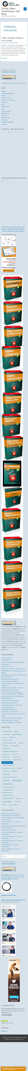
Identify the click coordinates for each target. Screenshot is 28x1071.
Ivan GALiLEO (5, 832)
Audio (3, 108)
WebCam (4, 804)
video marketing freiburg (7, 795)
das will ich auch (6, 734)
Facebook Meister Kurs (7, 658)
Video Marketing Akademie (8, 122)
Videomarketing (5, 113)
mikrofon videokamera (8, 765)
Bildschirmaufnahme (6, 731)
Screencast (4, 115)
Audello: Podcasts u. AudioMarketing (10, 681)
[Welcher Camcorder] (9, 930)
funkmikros (20, 743)
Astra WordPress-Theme (18, 1039)
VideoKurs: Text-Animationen (8, 100)
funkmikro (4, 737)
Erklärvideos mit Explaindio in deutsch (10, 679)
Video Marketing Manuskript (8, 93)
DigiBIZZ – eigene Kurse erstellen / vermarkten (12, 687)
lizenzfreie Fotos (16, 757)
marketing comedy (6, 759)
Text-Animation (5, 771)
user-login (4, 124)
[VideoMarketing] (9, 77)
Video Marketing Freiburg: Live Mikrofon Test (12, 705)
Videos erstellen (19, 798)
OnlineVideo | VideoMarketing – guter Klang (11, 722)
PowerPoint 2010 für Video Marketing (10, 700)
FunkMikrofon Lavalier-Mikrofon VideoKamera (12, 718)
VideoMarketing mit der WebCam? (9, 709)
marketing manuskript (7, 762)
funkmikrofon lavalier (7, 740)
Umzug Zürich (5, 813)
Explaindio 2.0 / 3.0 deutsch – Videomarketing (12, 668)
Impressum (4, 102)
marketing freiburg (17, 759)
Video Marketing (7, 784)
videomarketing (17, 780)
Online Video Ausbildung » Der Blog (10, 11)
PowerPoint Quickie (6, 97)
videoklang (14, 771)
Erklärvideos (4, 119)
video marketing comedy (7, 789)
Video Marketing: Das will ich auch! (10, 702)
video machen (6, 774)
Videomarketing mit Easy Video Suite (10, 690)
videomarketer (6, 780)
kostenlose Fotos (6, 748)
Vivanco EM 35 (17, 801)
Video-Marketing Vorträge (7, 698)
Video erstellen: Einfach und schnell (10, 720)
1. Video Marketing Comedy (8, 707)
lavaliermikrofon (5, 754)
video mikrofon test (8, 798)
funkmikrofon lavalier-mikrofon (9, 743)
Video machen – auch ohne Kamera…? (10, 711)
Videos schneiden (6, 117)
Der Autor (4, 95)
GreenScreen (5, 745)
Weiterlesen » (5, 58)
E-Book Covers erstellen (7, 666)
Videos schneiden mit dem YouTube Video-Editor (13, 696)
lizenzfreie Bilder (6, 757)
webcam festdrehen (13, 804)
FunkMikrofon (12, 737)
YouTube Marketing (6, 111)
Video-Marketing (5, 106)
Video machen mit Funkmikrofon (9, 777)
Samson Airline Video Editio (8, 768)
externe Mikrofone (17, 734)
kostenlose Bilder (15, 745)
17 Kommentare (5, 42)
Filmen (11, 42)
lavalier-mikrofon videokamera (10, 751)
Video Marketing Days (7, 660)
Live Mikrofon (15, 754)
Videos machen (7, 801)
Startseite (4, 91)
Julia (3, 817)
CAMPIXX (16, 731)
